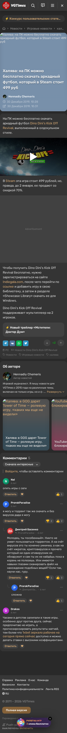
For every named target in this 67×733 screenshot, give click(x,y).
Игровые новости (39, 28)
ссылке (8, 286)
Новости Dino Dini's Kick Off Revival (36, 350)
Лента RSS (52, 689)
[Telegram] (5, 343)
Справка (7, 680)
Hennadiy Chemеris (21, 96)
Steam (10, 181)
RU (7, 693)
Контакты (23, 684)
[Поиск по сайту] (33, 5)
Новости (16, 28)
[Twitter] (25, 343)
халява (62, 28)
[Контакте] (12, 343)
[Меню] (53, 5)
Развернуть (54, 391)
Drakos (15, 609)
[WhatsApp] (19, 343)
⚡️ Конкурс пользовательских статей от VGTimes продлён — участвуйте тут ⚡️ (35, 18)
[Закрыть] (62, 5)
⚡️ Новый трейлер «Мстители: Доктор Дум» (28, 330)
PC (7, 350)
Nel (13, 479)
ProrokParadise (20, 502)
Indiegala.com (13, 282)
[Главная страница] (14, 5)
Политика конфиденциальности (22, 689)
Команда (43, 680)
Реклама (20, 680)
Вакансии (8, 684)
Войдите (11, 471)
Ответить (10, 494)
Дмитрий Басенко (26, 529)
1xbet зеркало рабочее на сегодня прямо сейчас (31, 634)
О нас (31, 680)
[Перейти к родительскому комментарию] (4, 529)
